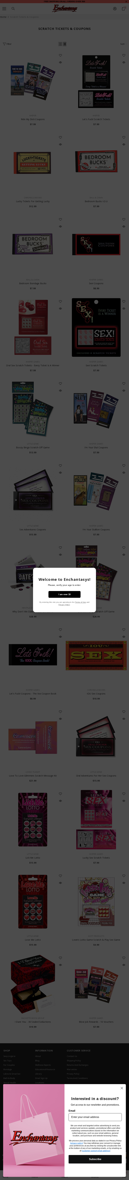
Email (72, 1110)
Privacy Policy (64, 605)
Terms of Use (80, 602)
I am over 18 (64, 594)
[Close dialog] (122, 1088)
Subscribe (95, 1159)
